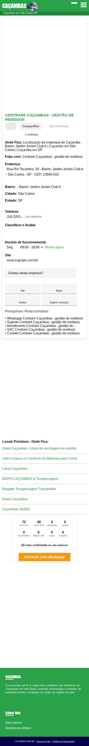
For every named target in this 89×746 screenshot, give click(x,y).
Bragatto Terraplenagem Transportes (29, 489)
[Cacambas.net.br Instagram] (10, 696)
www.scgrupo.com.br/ (22, 260)
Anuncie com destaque (44, 557)
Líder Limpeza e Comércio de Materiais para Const (39, 458)
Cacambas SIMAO (16, 509)
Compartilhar (30, 126)
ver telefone (33, 216)
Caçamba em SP (29, 150)
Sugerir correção (59, 302)
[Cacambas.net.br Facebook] (6, 696)
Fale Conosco (13, 722)
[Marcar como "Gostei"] (8, 126)
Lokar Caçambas (14, 468)
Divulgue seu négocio (18, 727)
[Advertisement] (44, 66)
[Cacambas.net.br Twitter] (8, 696)
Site (22, 290)
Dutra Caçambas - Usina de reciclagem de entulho (39, 448)
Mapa (59, 290)
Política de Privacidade (64, 741)
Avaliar (22, 302)
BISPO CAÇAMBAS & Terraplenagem (30, 479)
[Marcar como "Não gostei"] (13, 126)
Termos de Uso (43, 741)
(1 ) (31, 134)
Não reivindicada (59, 126)
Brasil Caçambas (15, 499)
